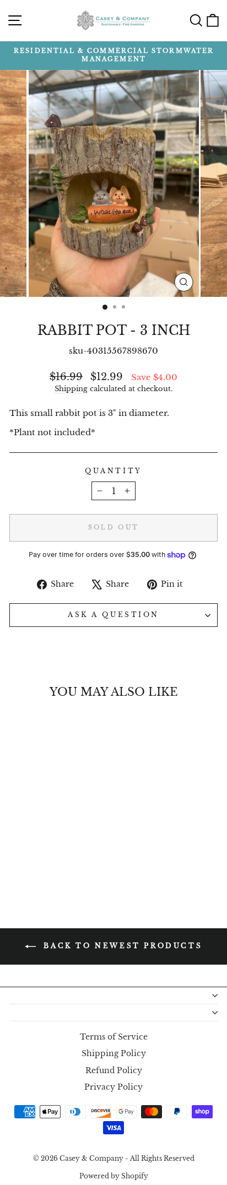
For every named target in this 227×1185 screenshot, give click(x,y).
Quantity (113, 471)
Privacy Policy (113, 1087)
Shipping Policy (114, 1053)
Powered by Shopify (113, 1176)
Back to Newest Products (121, 945)
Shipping (71, 389)
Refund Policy (113, 1070)
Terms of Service (114, 1037)
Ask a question (113, 615)
